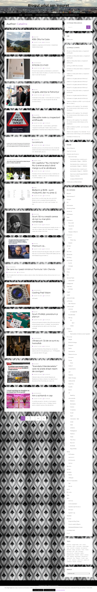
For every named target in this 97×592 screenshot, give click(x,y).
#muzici (69, 193)
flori (68, 275)
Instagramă (70, 283)
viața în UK (86, 559)
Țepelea (69, 515)
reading (72, 556)
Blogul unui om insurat (48, 5)
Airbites (70, 289)
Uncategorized (37, 62)
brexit (84, 544)
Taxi (69, 483)
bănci (74, 546)
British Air (69, 211)
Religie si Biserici (73, 232)
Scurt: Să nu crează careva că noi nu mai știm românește (45, 219)
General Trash (37, 160)
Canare (72, 407)
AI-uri (70, 237)
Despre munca (72, 354)
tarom (70, 390)
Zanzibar (79, 561)
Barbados (73, 404)
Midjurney (73, 240)
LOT (69, 372)
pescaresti (71, 280)
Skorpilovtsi (84, 556)
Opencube (70, 39)
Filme (68, 272)
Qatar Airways (72, 378)
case (68, 217)
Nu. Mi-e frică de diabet (49, 590)
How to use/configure (74, 524)
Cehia (70, 348)
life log (70, 317)
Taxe (68, 495)
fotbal (86, 549)
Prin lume (69, 337)
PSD (68, 556)
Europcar (71, 357)
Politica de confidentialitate (70, 15)
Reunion (72, 442)
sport (68, 489)
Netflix (82, 553)
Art (67, 202)
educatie (69, 549)
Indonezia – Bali (74, 419)
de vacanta (84, 548)
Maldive (72, 433)
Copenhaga (85, 546)
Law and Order (71, 298)
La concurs (37, 142)
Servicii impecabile (72, 480)
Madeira (70, 375)
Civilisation (36, 115)
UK (69, 392)
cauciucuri (71, 457)
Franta (70, 360)
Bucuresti (36, 363)
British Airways (72, 342)
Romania (72, 445)
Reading (72, 395)
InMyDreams (72, 369)
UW (70, 559)
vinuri (68, 533)
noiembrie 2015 (70, 554)
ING (73, 551)
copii (68, 548)
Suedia (70, 386)
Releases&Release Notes (75, 527)
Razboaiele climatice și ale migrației (80, 334)
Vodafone (69, 561)
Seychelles (73, 448)
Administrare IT (37, 290)
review (68, 469)
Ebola (70, 474)
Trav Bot (69, 518)
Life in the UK (70, 553)
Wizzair (74, 561)
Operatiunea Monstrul (41, 15)
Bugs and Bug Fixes (73, 521)
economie (69, 260)
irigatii (68, 292)
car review (78, 546)
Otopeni (77, 554)
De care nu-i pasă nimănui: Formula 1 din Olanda (31, 269)
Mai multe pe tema (60, 590)
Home (20, 15)
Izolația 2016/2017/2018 (76, 179)
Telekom (78, 558)
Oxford (81, 554)
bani (81, 544)
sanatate (69, 472)
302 (38, 418)
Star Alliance (71, 303)
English (69, 269)
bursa (35, 187)
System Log (71, 512)
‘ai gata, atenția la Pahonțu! (45, 92)
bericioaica (70, 205)
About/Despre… (29, 15)
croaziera (77, 548)
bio (71, 320)
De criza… (69, 251)
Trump (82, 558)
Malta (71, 436)
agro (73, 322)
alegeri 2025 (75, 544)
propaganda (73, 311)
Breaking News (71, 208)
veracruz (74, 559)
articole (35, 243)
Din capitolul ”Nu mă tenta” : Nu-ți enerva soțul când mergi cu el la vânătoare (46, 165)
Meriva (70, 463)
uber (87, 558)
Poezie (70, 243)
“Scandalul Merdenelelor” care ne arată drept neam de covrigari (44, 369)
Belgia (70, 339)
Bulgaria (70, 345)
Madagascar (73, 430)
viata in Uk (80, 559)
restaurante (71, 381)
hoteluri (70, 366)
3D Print (70, 500)
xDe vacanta (71, 398)
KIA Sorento (71, 460)
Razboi (70, 331)
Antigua (69, 199)
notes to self (70, 306)
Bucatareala (71, 314)
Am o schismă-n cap (42, 395)
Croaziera (72, 410)
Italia (71, 424)
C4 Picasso (70, 214)
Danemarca (71, 351)
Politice (35, 89)
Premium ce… (39, 246)
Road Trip (35, 37)
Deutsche (71, 226)
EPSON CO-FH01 (40, 65)
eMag (73, 549)
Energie (70, 266)
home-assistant (72, 503)
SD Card (70, 509)
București (69, 546)
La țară (70, 229)
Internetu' (69, 286)
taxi (74, 558)
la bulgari (80, 551)
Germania (69, 551)
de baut (69, 246)
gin (69, 248)
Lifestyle (70, 477)
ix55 (76, 551)
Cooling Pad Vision (41, 292)
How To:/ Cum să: (55, 15)
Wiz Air (70, 486)
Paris (71, 363)
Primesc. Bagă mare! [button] (37, 590)
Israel (68, 295)
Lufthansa (69, 301)
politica (86, 554)
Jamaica (72, 427)
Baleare (72, 401)
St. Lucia (69, 492)
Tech (68, 498)
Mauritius (72, 439)
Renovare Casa (72, 156)
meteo (72, 325)
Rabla (68, 451)
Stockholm (69, 558)
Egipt (71, 416)
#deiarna (69, 544)
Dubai (71, 413)
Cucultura (36, 214)
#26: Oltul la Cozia (41, 39)
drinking (69, 257)
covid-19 (72, 548)
